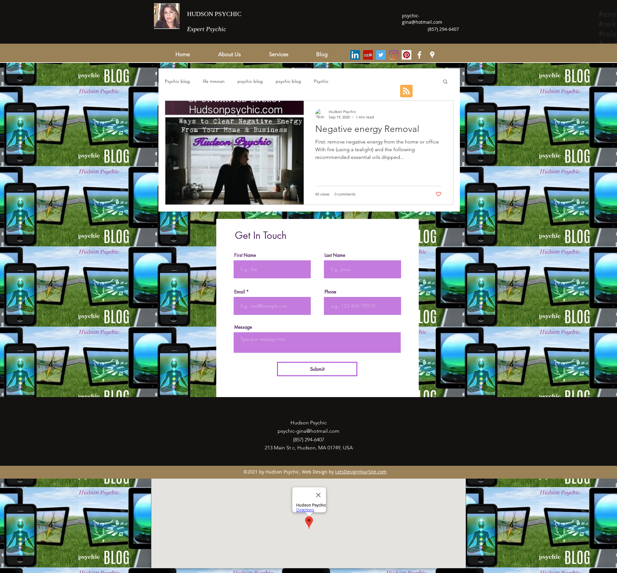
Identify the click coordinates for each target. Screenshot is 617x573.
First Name (245, 255)
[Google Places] (432, 55)
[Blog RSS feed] (406, 91)
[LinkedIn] (355, 55)
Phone (330, 292)
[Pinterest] (406, 55)
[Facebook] (419, 55)
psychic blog (250, 81)
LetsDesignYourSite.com (361, 472)
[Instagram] (393, 55)
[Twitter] (381, 55)
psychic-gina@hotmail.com (422, 19)
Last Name (335, 255)
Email (239, 292)
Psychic (321, 81)
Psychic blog (177, 81)
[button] (278, 54)
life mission (214, 81)
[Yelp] (368, 55)
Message (243, 327)
